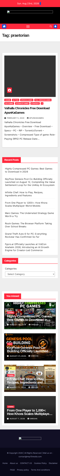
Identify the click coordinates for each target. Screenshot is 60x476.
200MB (7, 100)
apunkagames (36, 118)
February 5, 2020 (16, 118)
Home (5, 463)
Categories (11, 268)
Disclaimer (53, 463)
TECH (10, 344)
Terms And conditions (40, 470)
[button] (51, 26)
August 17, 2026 (18, 356)
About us (14, 463)
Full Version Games (43, 100)
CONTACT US (26, 463)
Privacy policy (23, 470)
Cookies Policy (40, 463)
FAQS (12, 470)
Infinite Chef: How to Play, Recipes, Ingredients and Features (25, 382)
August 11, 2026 (18, 387)
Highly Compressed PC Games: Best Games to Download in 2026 (30, 319)
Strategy (35, 103)
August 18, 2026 (18, 325)
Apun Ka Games (27, 100)
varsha (35, 325)
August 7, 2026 (18, 419)
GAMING (11, 312)
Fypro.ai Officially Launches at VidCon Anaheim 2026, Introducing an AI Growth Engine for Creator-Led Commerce (27, 247)
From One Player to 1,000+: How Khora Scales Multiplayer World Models (28, 413)
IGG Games (9, 103)
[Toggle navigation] (28, 26)
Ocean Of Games (22, 103)
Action (15, 100)
